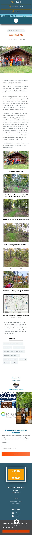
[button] (16, 20)
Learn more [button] (11, 527)
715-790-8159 (16, 503)
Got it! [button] (16, 531)
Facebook (17, 516)
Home (8, 39)
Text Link (2, 393)
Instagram (17, 512)
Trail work (11, 30)
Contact (16, 498)
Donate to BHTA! (16, 474)
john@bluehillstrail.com (16, 501)
